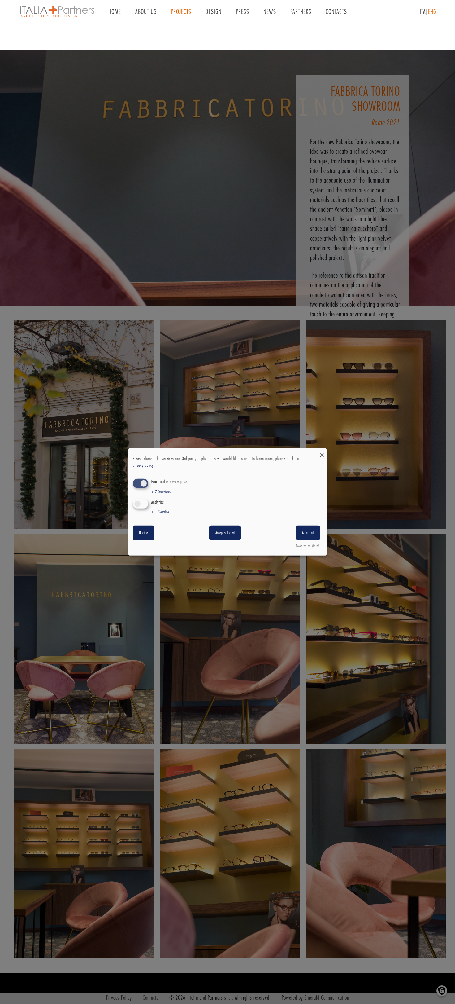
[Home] (57, 12)
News (269, 12)
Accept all (308, 533)
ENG (432, 12)
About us (146, 12)
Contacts (336, 12)
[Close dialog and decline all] (322, 452)
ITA (423, 12)
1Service (160, 512)
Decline (143, 533)
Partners (300, 12)
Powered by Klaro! (308, 546)
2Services (161, 492)
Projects (181, 12)
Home (114, 12)
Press (242, 12)
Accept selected (225, 533)
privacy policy (143, 465)
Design (214, 12)
